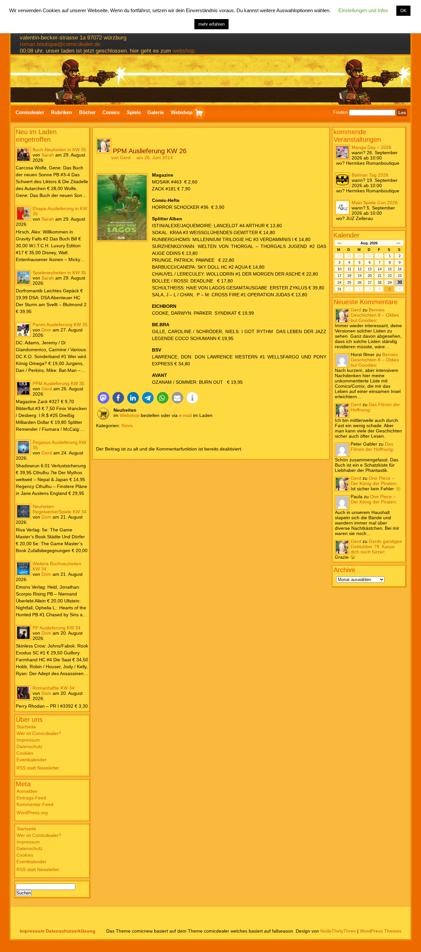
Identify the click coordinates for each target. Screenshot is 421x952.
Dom (46, 329)
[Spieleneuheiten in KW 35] (23, 277)
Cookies (24, 753)
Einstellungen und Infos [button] (363, 10)
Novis (127, 425)
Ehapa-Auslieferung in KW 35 (60, 211)
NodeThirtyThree (338, 931)
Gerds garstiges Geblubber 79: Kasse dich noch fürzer (376, 546)
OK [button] (403, 10)
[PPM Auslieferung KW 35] (23, 388)
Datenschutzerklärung (70, 931)
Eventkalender (31, 759)
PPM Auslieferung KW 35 (59, 383)
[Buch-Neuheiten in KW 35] (23, 154)
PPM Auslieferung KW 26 (149, 151)
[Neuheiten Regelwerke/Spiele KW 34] (23, 511)
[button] (103, 397)
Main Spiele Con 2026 (375, 202)
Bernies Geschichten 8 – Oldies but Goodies (375, 315)
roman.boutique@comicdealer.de (60, 44)
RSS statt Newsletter (37, 767)
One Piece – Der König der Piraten (373, 481)
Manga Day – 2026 (371, 147)
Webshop (129, 415)
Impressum (28, 740)
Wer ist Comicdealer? (38, 733)
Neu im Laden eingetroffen (36, 135)
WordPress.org (32, 812)
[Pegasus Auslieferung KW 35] (23, 447)
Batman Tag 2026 (370, 175)
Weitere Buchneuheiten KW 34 (57, 566)
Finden (340, 112)
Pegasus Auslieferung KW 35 (59, 445)
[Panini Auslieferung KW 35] (23, 329)
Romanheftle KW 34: (54, 688)
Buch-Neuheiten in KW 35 (59, 149)
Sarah (47, 155)
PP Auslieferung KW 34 (57, 627)
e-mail (185, 415)
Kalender (346, 235)
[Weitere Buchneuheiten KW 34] (23, 568)
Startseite (26, 726)
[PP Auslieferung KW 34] (23, 632)
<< (339, 243)
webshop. (184, 51)
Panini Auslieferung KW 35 (60, 324)
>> (398, 243)
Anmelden (26, 791)
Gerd (46, 388)
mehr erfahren (211, 24)
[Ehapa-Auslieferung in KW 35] (23, 213)
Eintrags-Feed (31, 797)
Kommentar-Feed (34, 804)
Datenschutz (29, 746)
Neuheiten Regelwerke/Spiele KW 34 (60, 509)
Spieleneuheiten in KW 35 (59, 272)
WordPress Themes (380, 931)
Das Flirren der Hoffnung (372, 446)
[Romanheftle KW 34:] (23, 692)
